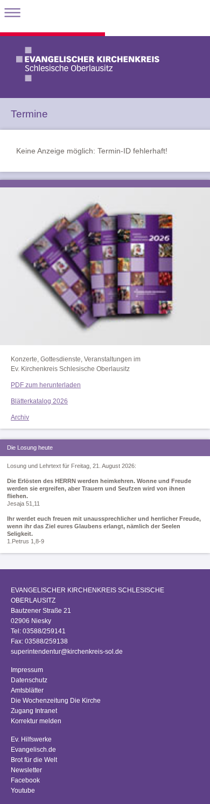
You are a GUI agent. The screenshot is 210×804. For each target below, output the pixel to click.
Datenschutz (29, 680)
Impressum (27, 670)
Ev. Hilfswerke (31, 739)
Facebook (25, 780)
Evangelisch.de (33, 749)
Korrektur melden (36, 721)
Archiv (20, 417)
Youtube (23, 790)
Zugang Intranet (34, 711)
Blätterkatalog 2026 (39, 401)
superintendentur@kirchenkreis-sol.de (67, 651)
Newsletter (26, 770)
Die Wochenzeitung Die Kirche (56, 700)
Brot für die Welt (34, 760)
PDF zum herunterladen (46, 385)
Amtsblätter (27, 690)
